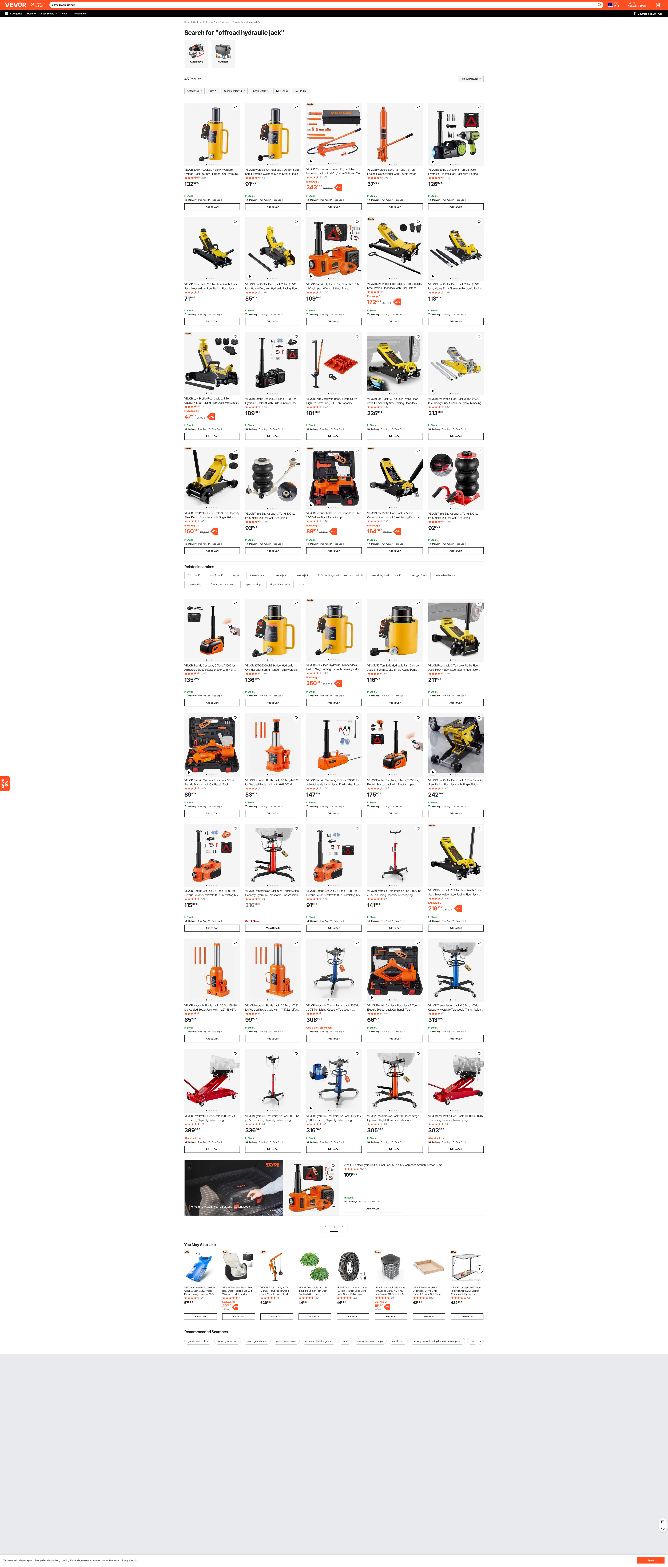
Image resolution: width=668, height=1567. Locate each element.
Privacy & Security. (130, 1560)
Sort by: (465, 78)
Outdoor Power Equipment (217, 22)
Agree (651, 1560)
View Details (273, 927)
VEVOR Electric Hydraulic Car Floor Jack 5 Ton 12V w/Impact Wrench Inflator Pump (393, 1165)
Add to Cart (212, 206)
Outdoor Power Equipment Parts (247, 22)
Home (187, 22)
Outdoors (197, 22)
